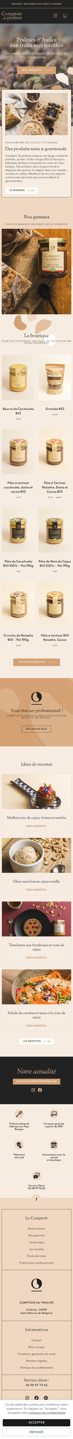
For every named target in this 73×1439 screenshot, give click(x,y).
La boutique (36, 1242)
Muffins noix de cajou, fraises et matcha (36, 817)
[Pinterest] (46, 1398)
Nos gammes (36, 1235)
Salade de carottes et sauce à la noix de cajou (36, 1015)
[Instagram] (33, 1090)
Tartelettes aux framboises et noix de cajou (36, 947)
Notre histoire (36, 1228)
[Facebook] (40, 1090)
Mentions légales (36, 1361)
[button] (55, 16)
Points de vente (36, 1256)
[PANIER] (64, 16)
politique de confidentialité (47, 1412)
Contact (36, 1340)
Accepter (37, 1422)
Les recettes (36, 1249)
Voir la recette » (36, 826)
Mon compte (36, 1347)
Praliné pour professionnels (37, 1263)
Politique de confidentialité (36, 1367)
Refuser (36, 1432)
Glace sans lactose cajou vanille (36, 881)
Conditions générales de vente (36, 1354)
